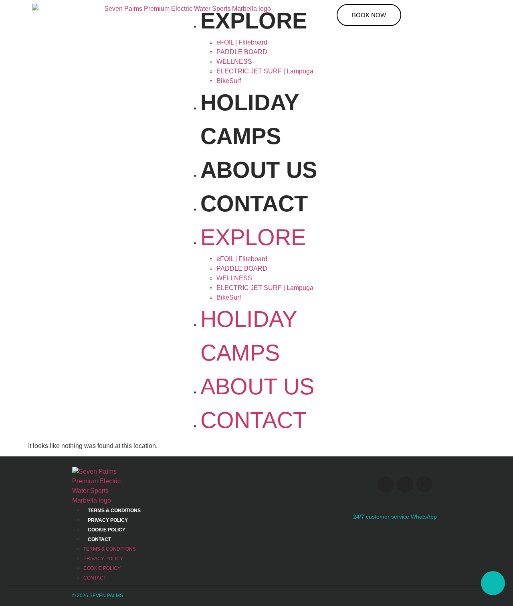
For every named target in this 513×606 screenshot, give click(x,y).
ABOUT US (258, 169)
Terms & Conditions (114, 510)
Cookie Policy (106, 530)
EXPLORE (253, 20)
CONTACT (254, 203)
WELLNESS (234, 61)
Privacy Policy (108, 520)
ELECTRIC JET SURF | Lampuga (264, 71)
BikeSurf (228, 80)
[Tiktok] (424, 484)
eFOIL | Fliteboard (241, 42)
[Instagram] (386, 484)
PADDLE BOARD (241, 52)
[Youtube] (405, 484)
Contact (99, 539)
